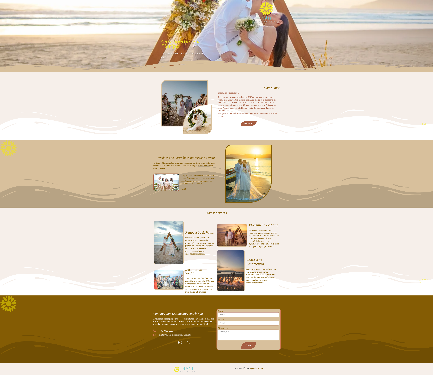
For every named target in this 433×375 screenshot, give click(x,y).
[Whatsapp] (189, 342)
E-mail (221, 320)
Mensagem (223, 328)
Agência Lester (256, 368)
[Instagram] (180, 342)
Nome (220, 311)
